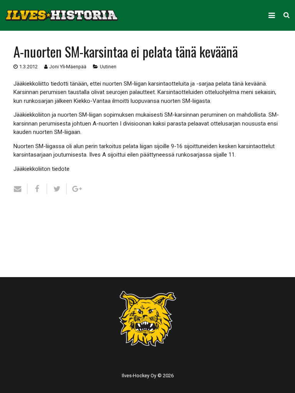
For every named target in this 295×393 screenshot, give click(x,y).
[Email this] (20, 188)
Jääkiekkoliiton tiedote (41, 168)
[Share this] (37, 188)
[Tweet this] (57, 188)
